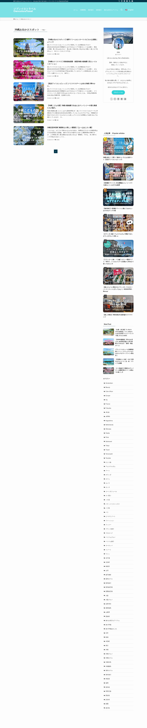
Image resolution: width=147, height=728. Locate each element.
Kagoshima (109, 421)
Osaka (108, 433)
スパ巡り (108, 495)
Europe (108, 396)
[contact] (132, 1)
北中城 (108, 558)
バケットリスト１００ (113, 504)
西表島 (108, 695)
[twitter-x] (119, 1)
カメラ (108, 483)
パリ (107, 512)
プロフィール (118, 92)
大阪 (107, 595)
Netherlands (109, 425)
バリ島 (108, 508)
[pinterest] (124, 1)
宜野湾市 (108, 604)
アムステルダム (110, 466)
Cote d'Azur (109, 391)
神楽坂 (108, 679)
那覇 (107, 704)
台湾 (107, 570)
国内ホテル (109, 579)
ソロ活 (108, 500)
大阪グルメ (109, 600)
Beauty (108, 387)
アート (108, 471)
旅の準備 (108, 625)
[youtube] (127, 1)
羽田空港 (108, 691)
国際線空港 (109, 591)
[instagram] (121, 1)
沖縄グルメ (109, 654)
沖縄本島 (108, 662)
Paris (107, 437)
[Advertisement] (118, 118)
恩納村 (108, 616)
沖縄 (107, 650)
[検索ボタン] (121, 9)
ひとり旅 (108, 462)
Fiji (106, 400)
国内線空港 (109, 587)
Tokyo (107, 445)
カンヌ (108, 487)
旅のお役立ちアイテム (113, 620)
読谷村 (108, 699)
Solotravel (109, 441)
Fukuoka (108, 408)
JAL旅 (107, 412)
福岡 (107, 683)
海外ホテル (109, 670)
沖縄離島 (108, 666)
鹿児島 (108, 708)
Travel (108, 450)
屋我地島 (108, 608)
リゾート (108, 550)
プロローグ (109, 533)
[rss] (129, 1)
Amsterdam (109, 383)
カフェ (108, 479)
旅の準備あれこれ (111, 629)
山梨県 (108, 612)
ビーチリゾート (110, 516)
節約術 (108, 687)
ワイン (108, 554)
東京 (107, 645)
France (108, 404)
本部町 (108, 641)
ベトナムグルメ (110, 537)
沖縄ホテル (109, 658)
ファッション (110, 520)
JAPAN (108, 416)
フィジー (108, 525)
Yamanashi (109, 454)
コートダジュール (111, 491)
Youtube (108, 458)
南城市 (108, 566)
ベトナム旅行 (110, 541)
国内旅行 (108, 583)
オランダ (108, 475)
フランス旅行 (110, 529)
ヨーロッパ (109, 545)
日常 (107, 633)
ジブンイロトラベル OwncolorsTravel (25, 9)
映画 (107, 637)
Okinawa (108, 429)
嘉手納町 (108, 575)
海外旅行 (108, 675)
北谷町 (108, 562)
